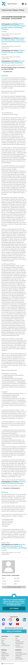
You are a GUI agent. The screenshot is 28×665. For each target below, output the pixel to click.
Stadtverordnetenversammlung (13, 17)
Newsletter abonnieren (14, 631)
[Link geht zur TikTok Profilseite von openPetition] (17, 619)
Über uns (3, 638)
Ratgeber (3, 652)
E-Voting (17, 645)
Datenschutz (18, 655)
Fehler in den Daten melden (14, 587)
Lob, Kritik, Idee (5, 645)
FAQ (16, 638)
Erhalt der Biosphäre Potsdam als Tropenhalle (13, 51)
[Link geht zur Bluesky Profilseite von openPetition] (10, 624)
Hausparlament (19, 643)
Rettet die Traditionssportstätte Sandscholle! (13, 62)
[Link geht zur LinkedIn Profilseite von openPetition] (24, 619)
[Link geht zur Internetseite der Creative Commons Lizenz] (2, 663)
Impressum (18, 657)
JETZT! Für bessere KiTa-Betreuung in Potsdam (13, 482)
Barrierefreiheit (19, 659)
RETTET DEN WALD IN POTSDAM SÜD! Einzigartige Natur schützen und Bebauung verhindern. (13, 26)
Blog (2, 642)
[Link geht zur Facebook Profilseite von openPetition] (3, 619)
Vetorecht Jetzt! (19, 647)
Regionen (3, 659)
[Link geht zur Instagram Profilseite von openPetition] (10, 619)
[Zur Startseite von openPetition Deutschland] (9, 4)
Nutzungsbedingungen (21, 654)
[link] (25, 4)
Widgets (17, 640)
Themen (3, 657)
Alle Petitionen (5, 654)
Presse (3, 643)
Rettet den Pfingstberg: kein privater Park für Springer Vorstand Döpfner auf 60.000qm (13, 546)
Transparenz (18, 652)
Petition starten (5, 655)
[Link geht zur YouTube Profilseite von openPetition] (17, 624)
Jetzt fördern (14, 608)
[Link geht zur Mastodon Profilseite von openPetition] (3, 624)
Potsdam (6, 18)
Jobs (2, 640)
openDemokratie (19, 642)
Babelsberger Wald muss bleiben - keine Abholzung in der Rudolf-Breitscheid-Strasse (13, 39)
